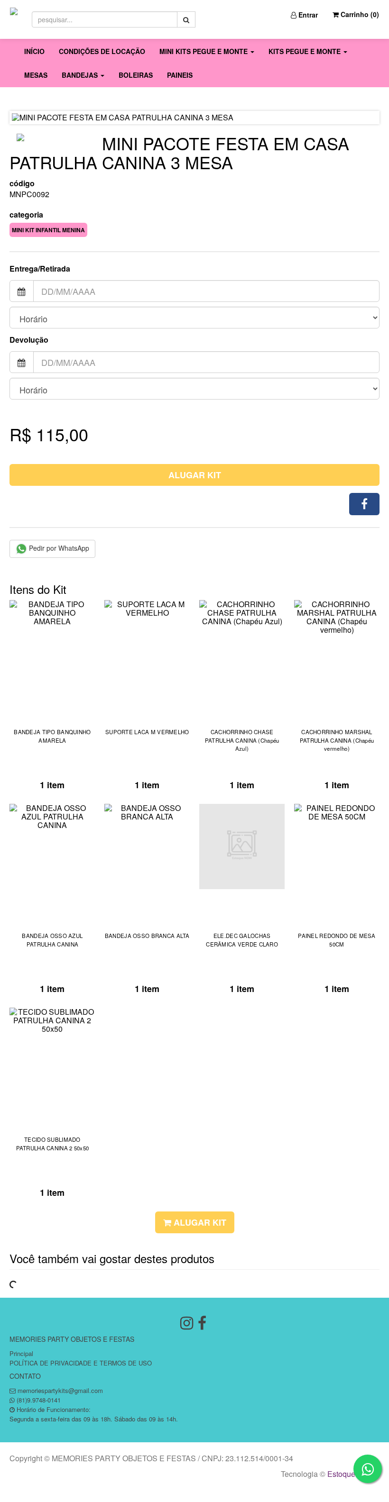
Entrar (307, 14)
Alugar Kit (194, 475)
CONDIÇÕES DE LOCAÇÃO (102, 51)
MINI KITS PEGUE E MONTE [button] (204, 51)
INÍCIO (34, 51)
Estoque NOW (351, 1473)
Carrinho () (359, 14)
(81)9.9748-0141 (39, 1399)
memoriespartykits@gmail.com (60, 1390)
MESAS (35, 75)
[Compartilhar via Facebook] (364, 504)
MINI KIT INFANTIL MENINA (48, 230)
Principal (21, 1353)
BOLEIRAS (136, 75)
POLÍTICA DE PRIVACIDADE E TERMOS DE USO (80, 1362)
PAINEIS (180, 75)
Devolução (28, 340)
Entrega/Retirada (39, 268)
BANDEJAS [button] (81, 75)
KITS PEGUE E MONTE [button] (306, 51)
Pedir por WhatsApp (58, 548)
